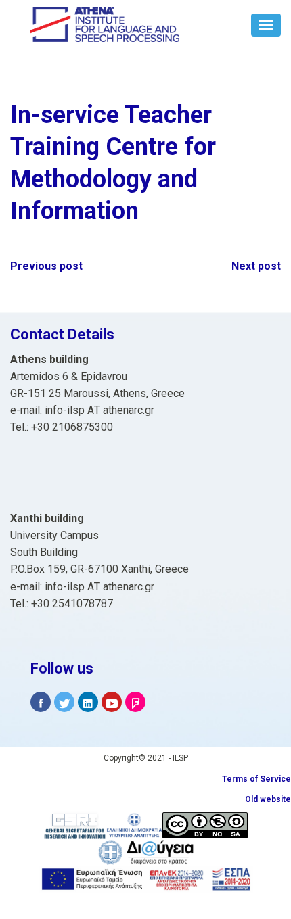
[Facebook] (40, 702)
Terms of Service (256, 779)
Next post (256, 266)
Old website (268, 799)
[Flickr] (135, 702)
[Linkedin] (88, 702)
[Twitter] (64, 702)
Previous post (46, 266)
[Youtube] (112, 702)
